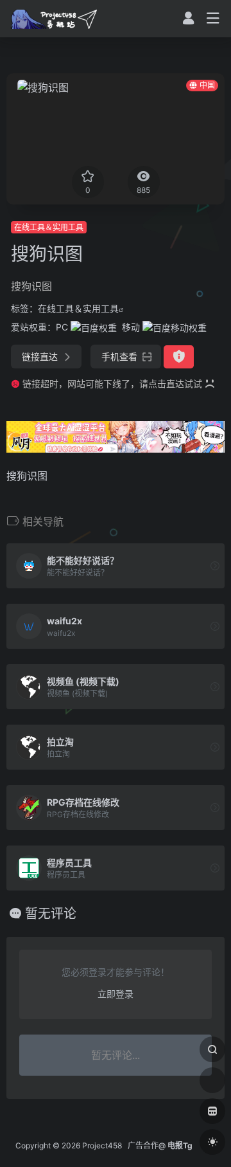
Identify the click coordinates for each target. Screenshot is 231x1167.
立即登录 (115, 993)
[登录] (188, 19)
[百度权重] (94, 326)
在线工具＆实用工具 (48, 227)
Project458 (102, 1145)
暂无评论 (50, 913)
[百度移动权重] (174, 326)
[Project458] (53, 18)
